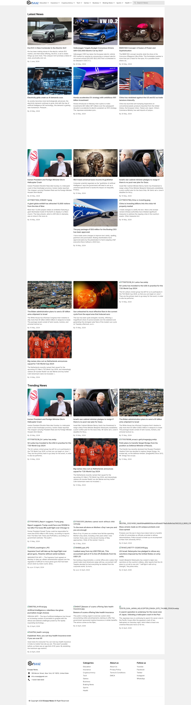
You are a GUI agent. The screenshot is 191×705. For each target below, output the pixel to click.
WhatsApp (141, 679)
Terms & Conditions (117, 673)
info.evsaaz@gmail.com (39, 676)
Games (85, 679)
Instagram (141, 676)
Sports (85, 687)
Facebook (140, 670)
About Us (113, 667)
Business (86, 681)
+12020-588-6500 (37, 680)
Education (87, 667)
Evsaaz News (48, 701)
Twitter (139, 673)
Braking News (88, 684)
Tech (85, 676)
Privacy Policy (115, 670)
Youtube (140, 667)
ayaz (32, 567)
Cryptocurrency (89, 673)
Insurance (87, 670)
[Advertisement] (95, 132)
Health (85, 690)
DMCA (112, 676)
